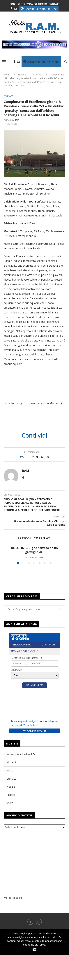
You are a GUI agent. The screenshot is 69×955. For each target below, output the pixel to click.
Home (12, 3)
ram (17, 120)
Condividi (34, 435)
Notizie (22, 74)
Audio (9, 770)
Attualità (11, 762)
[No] (64, 942)
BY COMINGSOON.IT (34, 731)
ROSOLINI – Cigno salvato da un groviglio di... (34, 550)
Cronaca (38, 74)
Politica (10, 795)
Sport (9, 803)
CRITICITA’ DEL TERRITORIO (32, 3)
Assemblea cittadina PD (20, 754)
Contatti (55, 3)
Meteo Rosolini (13, 897)
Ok (34, 949)
